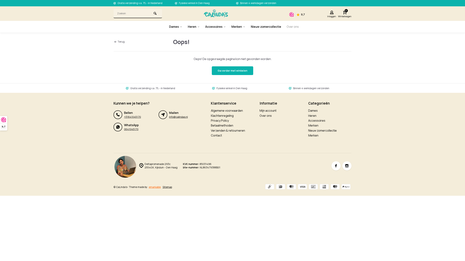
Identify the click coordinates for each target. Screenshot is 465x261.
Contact (216, 135)
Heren (192, 27)
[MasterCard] (291, 187)
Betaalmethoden (222, 125)
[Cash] (269, 187)
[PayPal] (346, 187)
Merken (236, 27)
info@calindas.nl (178, 117)
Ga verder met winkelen (232, 70)
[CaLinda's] (216, 13)
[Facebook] (336, 165)
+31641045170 (132, 117)
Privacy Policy (220, 121)
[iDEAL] (280, 187)
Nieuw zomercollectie (266, 27)
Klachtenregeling (222, 116)
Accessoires (214, 27)
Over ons (293, 27)
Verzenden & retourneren (228, 130)
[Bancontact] (313, 187)
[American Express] (324, 187)
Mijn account (268, 111)
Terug (121, 41)
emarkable (155, 187)
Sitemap (167, 187)
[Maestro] (335, 187)
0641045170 (131, 129)
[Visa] (302, 187)
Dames (174, 27)
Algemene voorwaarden (227, 111)
